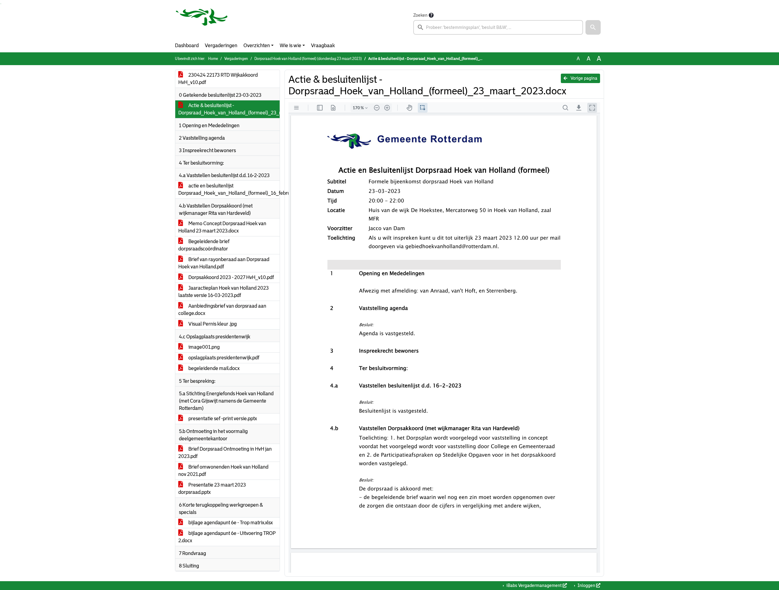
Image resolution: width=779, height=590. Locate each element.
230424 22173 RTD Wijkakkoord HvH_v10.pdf (218, 78)
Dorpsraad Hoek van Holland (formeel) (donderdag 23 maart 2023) (308, 59)
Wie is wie (290, 45)
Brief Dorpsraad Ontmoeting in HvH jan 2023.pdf (225, 452)
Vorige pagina (583, 78)
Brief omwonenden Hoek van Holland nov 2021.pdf (223, 470)
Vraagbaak (323, 45)
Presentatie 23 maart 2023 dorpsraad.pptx (212, 488)
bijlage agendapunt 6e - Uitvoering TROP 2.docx (227, 537)
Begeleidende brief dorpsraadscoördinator (203, 245)
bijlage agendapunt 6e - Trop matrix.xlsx (230, 522)
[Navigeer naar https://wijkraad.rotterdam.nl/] (202, 23)
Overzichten (256, 45)
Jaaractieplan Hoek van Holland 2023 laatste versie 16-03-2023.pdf (223, 291)
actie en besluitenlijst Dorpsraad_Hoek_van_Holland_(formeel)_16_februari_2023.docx (229, 189)
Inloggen (586, 585)
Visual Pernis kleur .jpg (212, 323)
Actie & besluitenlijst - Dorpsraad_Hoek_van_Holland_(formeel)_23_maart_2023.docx (229, 109)
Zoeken (420, 15)
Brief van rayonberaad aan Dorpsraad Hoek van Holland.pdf (223, 263)
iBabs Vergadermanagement (534, 585)
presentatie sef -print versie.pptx (222, 418)
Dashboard (187, 45)
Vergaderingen (221, 45)
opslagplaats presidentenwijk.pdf (223, 357)
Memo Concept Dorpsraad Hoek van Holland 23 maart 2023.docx (222, 227)
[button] (593, 27)
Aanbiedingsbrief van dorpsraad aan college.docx (222, 309)
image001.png (203, 347)
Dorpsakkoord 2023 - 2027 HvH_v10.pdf (230, 277)
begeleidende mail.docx (213, 368)
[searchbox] (498, 27)
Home (213, 59)
